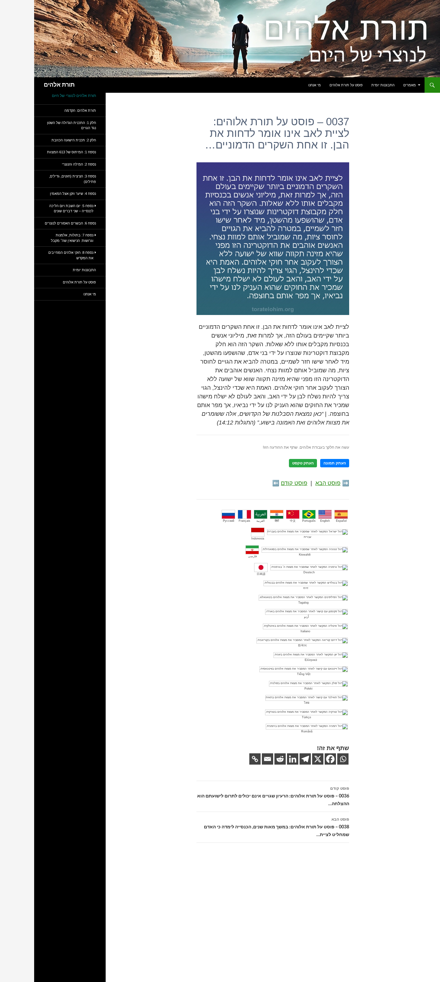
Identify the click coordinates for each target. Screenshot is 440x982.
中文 (293, 520)
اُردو (306, 616)
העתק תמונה (334, 463)
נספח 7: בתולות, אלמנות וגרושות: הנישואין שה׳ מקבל (72, 238)
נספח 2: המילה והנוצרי (79, 164)
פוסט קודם (294, 483)
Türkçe (306, 717)
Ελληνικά (311, 660)
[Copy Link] (255, 759)
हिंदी (277, 520)
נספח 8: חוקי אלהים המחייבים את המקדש (70, 255)
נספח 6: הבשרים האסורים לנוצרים (70, 223)
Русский (228, 520)
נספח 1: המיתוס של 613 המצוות (71, 152)
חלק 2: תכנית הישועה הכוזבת (74, 140)
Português (309, 520)
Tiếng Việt (304, 674)
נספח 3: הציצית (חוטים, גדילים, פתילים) (72, 179)
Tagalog (303, 602)
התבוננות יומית (383, 85)
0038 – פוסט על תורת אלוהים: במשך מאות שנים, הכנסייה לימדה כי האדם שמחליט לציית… (276, 827)
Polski (308, 688)
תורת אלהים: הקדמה (80, 110)
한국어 (302, 645)
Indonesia (257, 538)
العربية (260, 520)
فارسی (252, 556)
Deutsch (309, 572)
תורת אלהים (59, 85)
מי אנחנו (314, 85)
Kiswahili (305, 554)
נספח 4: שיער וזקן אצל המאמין (73, 193)
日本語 (261, 574)
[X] (317, 759)
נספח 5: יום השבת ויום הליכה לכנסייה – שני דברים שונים (71, 208)
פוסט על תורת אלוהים (346, 85)
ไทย (306, 702)
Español (341, 520)
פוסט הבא (327, 483)
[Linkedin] (292, 759)
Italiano (305, 631)
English (325, 520)
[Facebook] (330, 759)
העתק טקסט (303, 463)
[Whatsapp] (343, 759)
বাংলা (305, 588)
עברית (307, 537)
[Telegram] (305, 759)
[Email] (267, 759)
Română (306, 731)
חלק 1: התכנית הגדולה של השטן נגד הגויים (71, 125)
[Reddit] (280, 759)
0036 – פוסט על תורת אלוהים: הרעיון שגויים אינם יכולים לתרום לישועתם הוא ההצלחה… (273, 796)
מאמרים (409, 85)
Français (244, 520)
